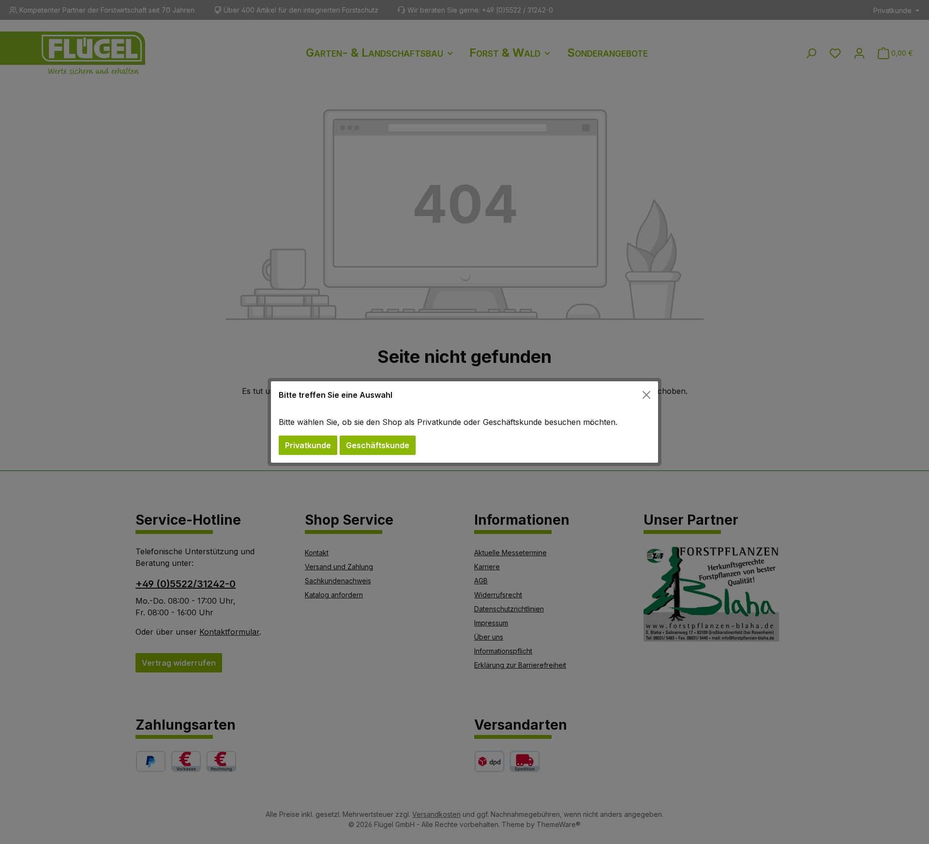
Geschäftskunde (377, 445)
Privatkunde (308, 445)
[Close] (646, 395)
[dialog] (464, 422)
